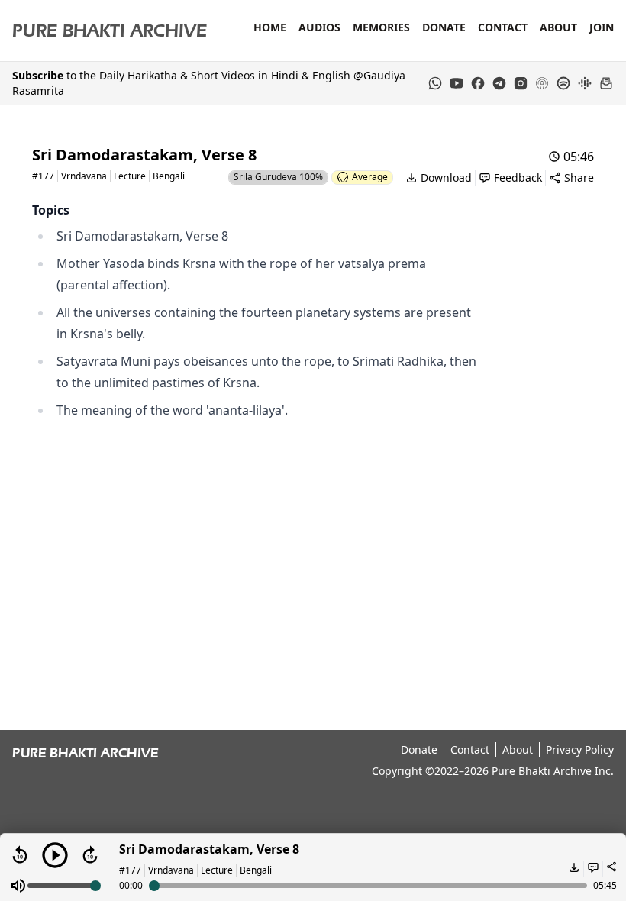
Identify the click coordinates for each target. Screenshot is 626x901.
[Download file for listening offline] (572, 869)
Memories (381, 27)
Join (601, 27)
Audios (319, 27)
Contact (503, 27)
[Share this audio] (609, 869)
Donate (444, 27)
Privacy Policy (580, 749)
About (558, 27)
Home (269, 27)
